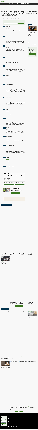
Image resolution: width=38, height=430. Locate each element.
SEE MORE (19, 411)
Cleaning (11, 406)
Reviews (22, 3)
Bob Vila (5, 263)
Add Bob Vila (15, 15)
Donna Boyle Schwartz (4, 254)
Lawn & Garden (16, 3)
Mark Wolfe (12, 358)
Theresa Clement (6, 369)
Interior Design (5, 10)
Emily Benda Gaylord (22, 254)
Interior (10, 3)
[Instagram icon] (10, 421)
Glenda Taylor (30, 35)
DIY (19, 3)
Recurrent (10, 425)
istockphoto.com (7, 28)
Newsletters (25, 3)
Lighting (29, 42)
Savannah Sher (12, 254)
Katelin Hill (3, 263)
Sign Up (21, 23)
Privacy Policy (16, 24)
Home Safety (20, 356)
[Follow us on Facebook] (1, 1)
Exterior (13, 3)
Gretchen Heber (3, 369)
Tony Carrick (21, 358)
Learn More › (23, 18)
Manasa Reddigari (15, 303)
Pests (10, 356)
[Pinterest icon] (9, 421)
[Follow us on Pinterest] (2, 1)
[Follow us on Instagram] (3, 1)
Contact (9, 418)
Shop (32, 420)
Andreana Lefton (30, 254)
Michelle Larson (30, 44)
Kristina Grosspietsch (4, 15)
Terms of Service (12, 24)
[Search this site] (36, 1)
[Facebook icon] (8, 421)
